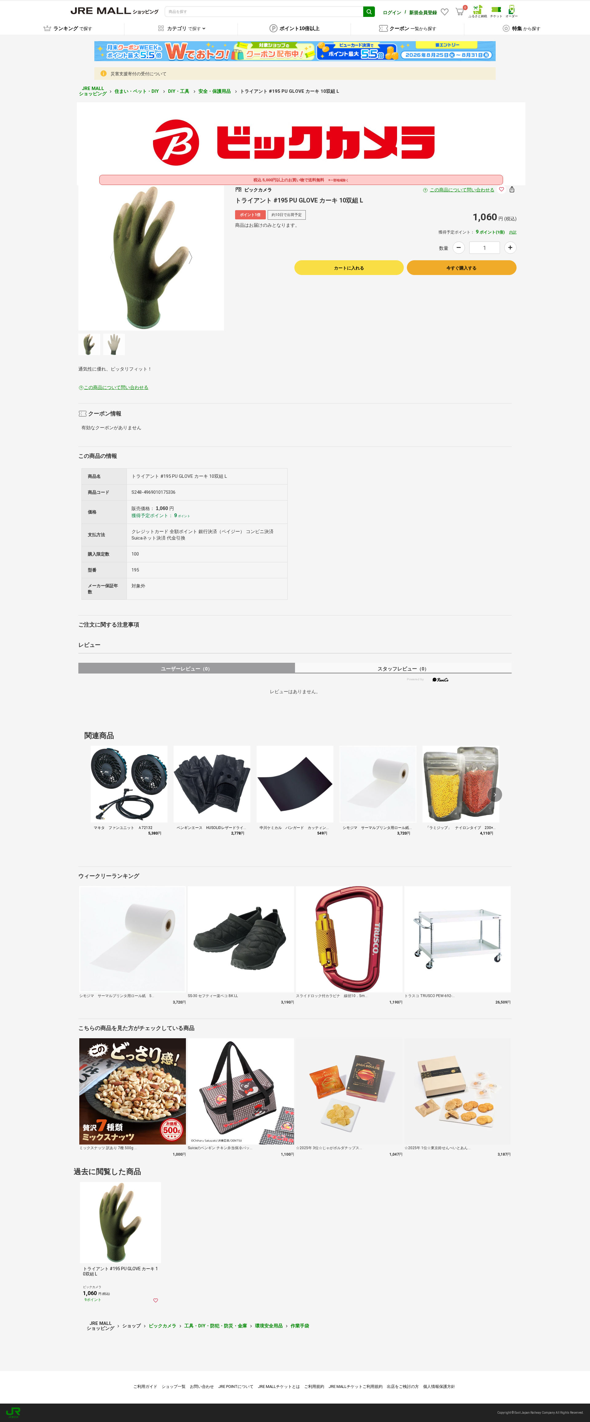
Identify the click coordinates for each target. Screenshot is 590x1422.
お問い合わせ (202, 1386)
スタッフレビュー (403, 669)
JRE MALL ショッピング (93, 91)
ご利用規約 (314, 1386)
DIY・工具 (179, 91)
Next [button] (187, 258)
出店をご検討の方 (403, 1386)
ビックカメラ (162, 1326)
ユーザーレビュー (186, 669)
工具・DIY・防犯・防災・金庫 (215, 1326)
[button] (494, 794)
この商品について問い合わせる (462, 190)
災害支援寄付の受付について (139, 73)
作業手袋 (300, 1326)
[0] (459, 11)
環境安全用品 (269, 1326)
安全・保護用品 (215, 91)
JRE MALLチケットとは (279, 1386)
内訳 (513, 232)
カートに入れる (349, 267)
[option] (151, 258)
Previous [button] (115, 258)
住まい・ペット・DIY (137, 91)
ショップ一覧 (174, 1386)
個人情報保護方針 (439, 1386)
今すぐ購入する (461, 267)
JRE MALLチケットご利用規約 (355, 1386)
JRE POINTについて (236, 1386)
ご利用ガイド (145, 1386)
